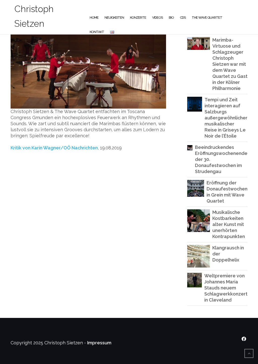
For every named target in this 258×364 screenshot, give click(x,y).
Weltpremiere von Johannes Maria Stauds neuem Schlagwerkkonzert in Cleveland (225, 288)
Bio (171, 17)
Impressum (99, 342)
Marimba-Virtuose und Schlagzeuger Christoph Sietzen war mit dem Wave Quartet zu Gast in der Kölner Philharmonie (229, 64)
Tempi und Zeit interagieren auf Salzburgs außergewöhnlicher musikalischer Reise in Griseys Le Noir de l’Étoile (226, 118)
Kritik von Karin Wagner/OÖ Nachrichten (54, 147)
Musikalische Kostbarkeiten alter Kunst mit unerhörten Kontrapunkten (228, 224)
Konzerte (138, 17)
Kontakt (97, 32)
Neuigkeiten (114, 17)
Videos (157, 17)
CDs (183, 17)
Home (94, 17)
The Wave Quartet (207, 17)
